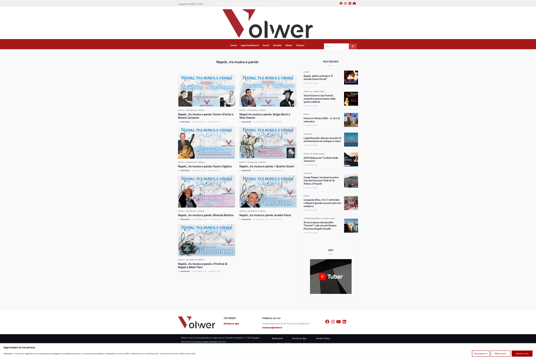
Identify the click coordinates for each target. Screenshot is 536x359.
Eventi (306, 72)
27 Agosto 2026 (311, 125)
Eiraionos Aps (231, 323)
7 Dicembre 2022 (199, 170)
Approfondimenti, (312, 219)
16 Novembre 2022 (261, 219)
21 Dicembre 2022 (199, 122)
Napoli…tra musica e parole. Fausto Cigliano (205, 166)
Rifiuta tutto (501, 353)
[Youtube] (355, 4)
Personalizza (479, 353)
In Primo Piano (318, 92)
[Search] (353, 46)
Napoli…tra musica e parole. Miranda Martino (206, 215)
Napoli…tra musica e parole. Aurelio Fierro (265, 215)
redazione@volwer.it (272, 327)
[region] (268, 351)
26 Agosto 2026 (311, 233)
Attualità (308, 134)
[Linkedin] (351, 4)
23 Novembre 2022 (200, 219)
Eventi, (307, 92)
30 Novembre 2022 (261, 170)
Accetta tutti (522, 353)
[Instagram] (346, 4)
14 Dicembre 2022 (260, 122)
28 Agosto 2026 (311, 83)
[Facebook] (342, 4)
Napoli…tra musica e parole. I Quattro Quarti (266, 166)
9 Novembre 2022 (199, 271)
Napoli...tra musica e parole (191, 110)
